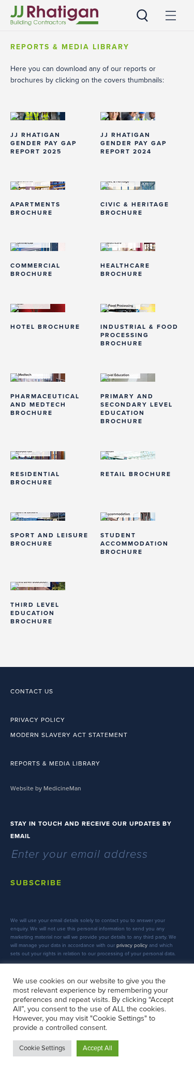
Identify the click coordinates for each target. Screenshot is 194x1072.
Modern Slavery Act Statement (69, 735)
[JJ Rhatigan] (54, 15)
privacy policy (131, 945)
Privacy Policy (37, 719)
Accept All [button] (97, 1048)
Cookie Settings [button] (42, 1048)
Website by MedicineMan (45, 788)
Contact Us (31, 691)
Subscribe (36, 882)
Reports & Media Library (55, 763)
